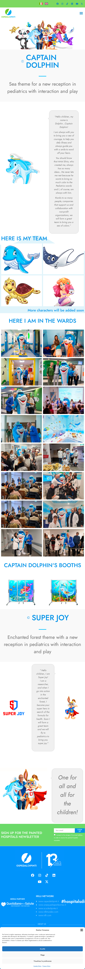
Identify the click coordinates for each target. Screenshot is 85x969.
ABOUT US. (42, 924)
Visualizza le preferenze (42, 961)
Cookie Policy (37, 966)
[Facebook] (57, 4)
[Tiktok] (67, 4)
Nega (43, 955)
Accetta (42, 949)
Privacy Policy (46, 966)
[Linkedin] (72, 4)
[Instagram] (62, 4)
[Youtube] (77, 4)
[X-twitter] (82, 4)
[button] (82, 930)
